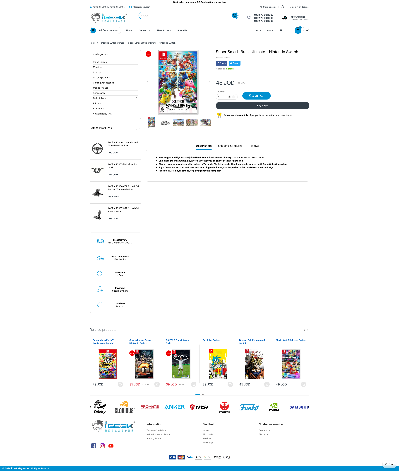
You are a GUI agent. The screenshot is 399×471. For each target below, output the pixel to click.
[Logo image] (100, 407)
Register (305, 7)
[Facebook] (93, 445)
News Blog (208, 442)
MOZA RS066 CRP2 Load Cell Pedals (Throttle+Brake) (123, 188)
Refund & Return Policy (158, 434)
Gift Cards (208, 434)
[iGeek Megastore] (109, 18)
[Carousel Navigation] (138, 128)
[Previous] (139, 128)
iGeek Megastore (20, 468)
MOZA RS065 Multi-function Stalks (122, 166)
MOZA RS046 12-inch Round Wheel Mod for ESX (123, 144)
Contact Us (264, 430)
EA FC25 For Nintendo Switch (178, 342)
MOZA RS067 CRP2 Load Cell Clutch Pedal (123, 210)
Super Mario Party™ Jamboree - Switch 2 (104, 342)
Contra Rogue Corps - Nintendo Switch (141, 342)
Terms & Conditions (156, 430)
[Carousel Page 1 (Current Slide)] (197, 394)
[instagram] (102, 445)
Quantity (220, 91)
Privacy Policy (154, 438)
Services (207, 438)
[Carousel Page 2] (203, 394)
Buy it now (262, 105)
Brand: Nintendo (223, 57)
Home (206, 430)
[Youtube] (111, 445)
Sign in (295, 7)
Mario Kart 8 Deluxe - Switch (291, 340)
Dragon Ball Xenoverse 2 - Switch (253, 342)
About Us (263, 434)
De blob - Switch (211, 340)
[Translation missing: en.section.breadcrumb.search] (235, 15)
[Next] (136, 128)
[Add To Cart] (120, 384)
